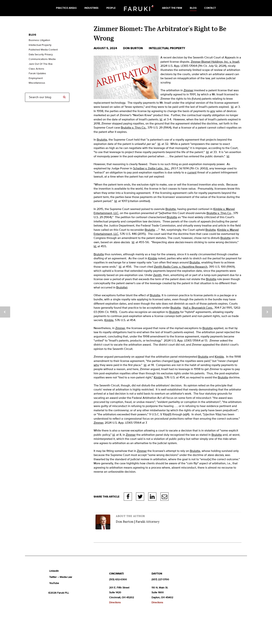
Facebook (128, 496)
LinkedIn (152, 496)
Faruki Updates (37, 73)
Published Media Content (43, 49)
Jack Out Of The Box (41, 64)
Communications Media (42, 59)
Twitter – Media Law (60, 577)
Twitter (140, 496)
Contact (210, 8)
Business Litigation (39, 40)
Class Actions (36, 69)
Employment (36, 78)
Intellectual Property (167, 48)
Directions (115, 602)
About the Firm (172, 8)
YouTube (54, 583)
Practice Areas (66, 8)
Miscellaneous (37, 83)
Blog (193, 8)
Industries (91, 8)
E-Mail (164, 496)
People (111, 8)
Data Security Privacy (41, 54)
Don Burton (133, 48)
